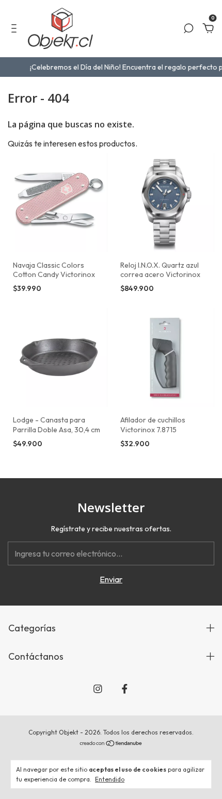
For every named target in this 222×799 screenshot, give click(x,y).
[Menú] (16, 29)
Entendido (109, 779)
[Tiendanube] (111, 744)
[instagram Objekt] (98, 689)
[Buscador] (188, 29)
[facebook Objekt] (125, 689)
